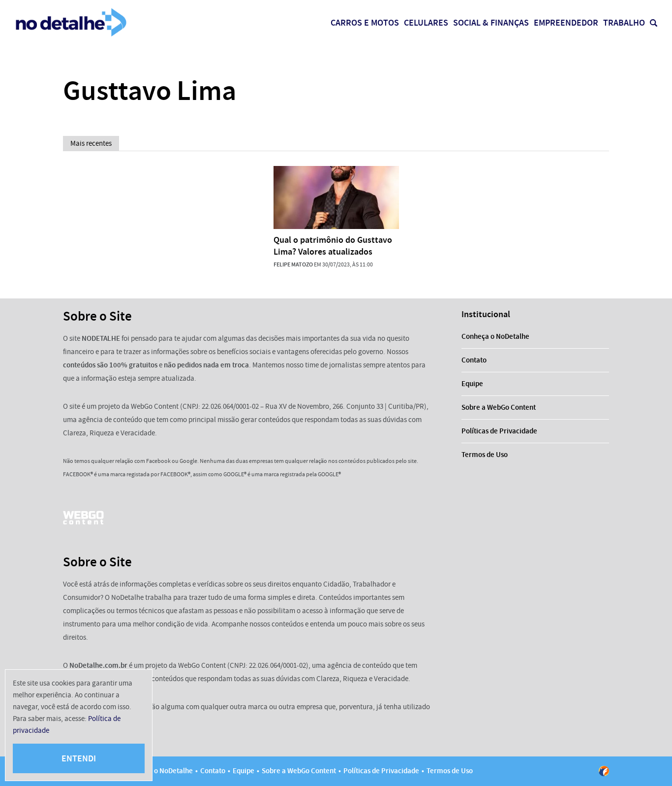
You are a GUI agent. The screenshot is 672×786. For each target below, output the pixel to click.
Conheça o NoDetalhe (495, 336)
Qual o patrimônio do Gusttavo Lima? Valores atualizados (333, 246)
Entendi (78, 758)
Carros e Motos (365, 23)
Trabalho (624, 23)
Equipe (472, 384)
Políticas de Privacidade (499, 431)
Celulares (426, 23)
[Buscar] (653, 23)
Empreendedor (566, 23)
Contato (474, 360)
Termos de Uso (484, 454)
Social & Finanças (491, 23)
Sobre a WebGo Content (498, 407)
